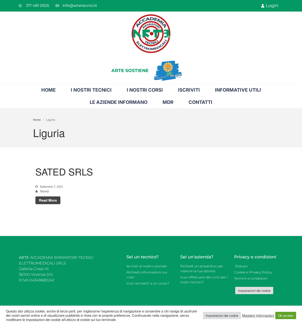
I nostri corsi (145, 90)
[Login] (262, 6)
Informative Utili (238, 90)
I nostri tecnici (91, 90)
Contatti (200, 102)
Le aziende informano (118, 102)
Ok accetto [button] (285, 315)
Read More (48, 200)
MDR (168, 102)
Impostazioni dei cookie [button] (254, 290)
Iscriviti (189, 90)
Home (48, 90)
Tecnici (44, 191)
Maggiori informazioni (258, 315)
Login (272, 5)
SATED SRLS (64, 171)
